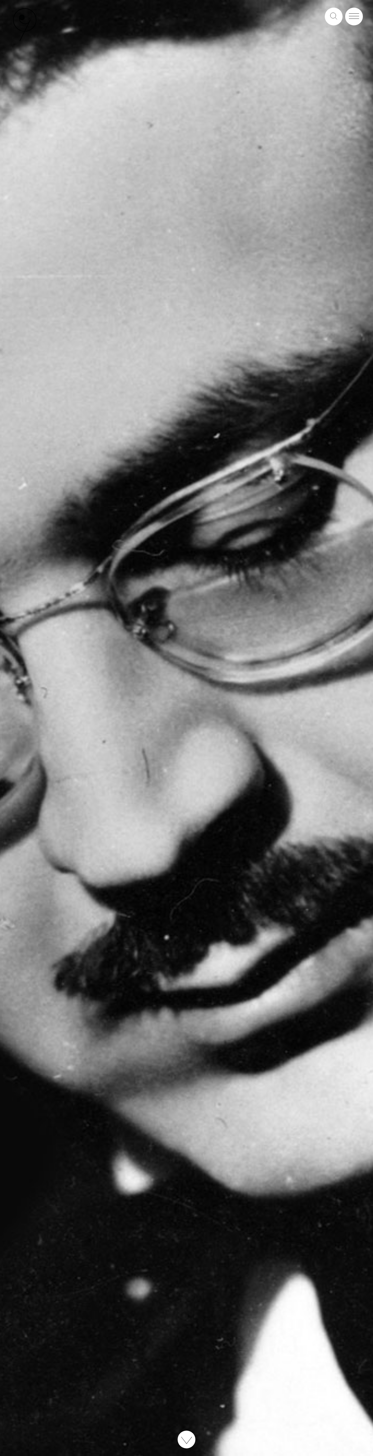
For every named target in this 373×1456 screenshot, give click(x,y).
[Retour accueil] (24, 40)
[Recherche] (334, 16)
